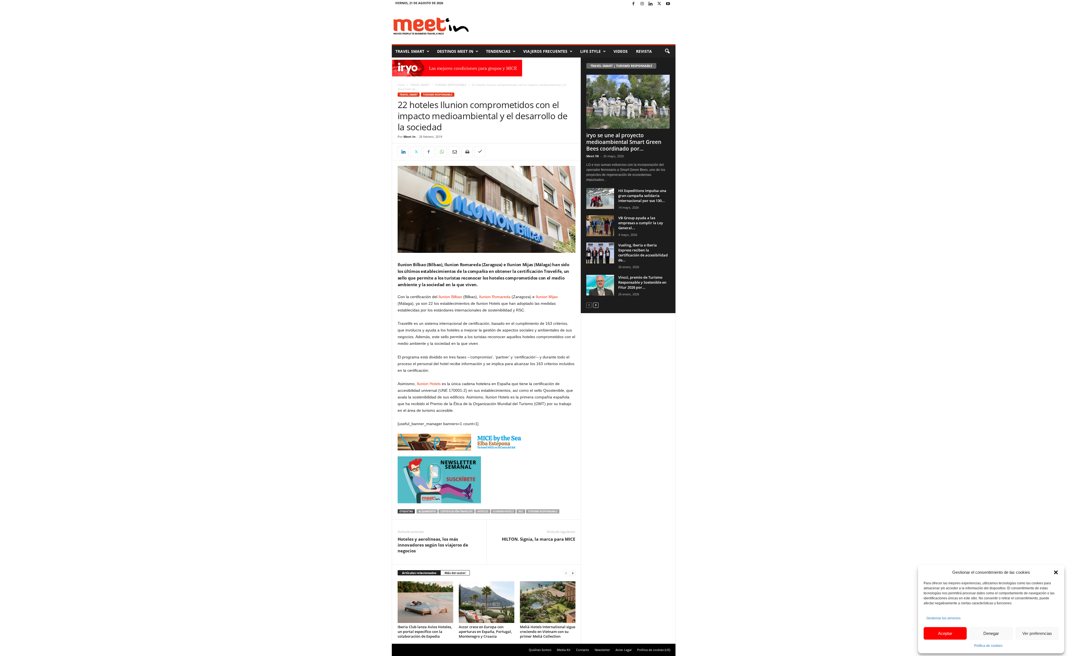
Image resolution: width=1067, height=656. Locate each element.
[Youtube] (668, 4)
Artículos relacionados (419, 573)
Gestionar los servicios (943, 618)
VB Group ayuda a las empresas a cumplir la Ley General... (640, 222)
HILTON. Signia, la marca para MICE (538, 539)
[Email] (454, 151)
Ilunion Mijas (547, 297)
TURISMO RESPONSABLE (451, 85)
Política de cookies (988, 646)
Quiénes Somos (540, 650)
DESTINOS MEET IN (455, 51)
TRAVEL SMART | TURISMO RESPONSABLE (621, 66)
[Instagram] (642, 4)
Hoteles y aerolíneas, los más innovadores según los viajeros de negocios (433, 544)
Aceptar (945, 633)
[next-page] (572, 573)
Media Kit (563, 650)
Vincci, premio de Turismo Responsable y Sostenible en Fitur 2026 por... (642, 282)
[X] (659, 4)
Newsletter (602, 650)
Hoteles (482, 511)
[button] (1056, 572)
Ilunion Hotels (428, 383)
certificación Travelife (456, 511)
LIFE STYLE (590, 51)
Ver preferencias (1037, 633)
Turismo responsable (542, 511)
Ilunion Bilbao (450, 297)
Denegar (991, 633)
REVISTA (644, 51)
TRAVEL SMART (409, 51)
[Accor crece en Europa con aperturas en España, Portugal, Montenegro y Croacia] (486, 602)
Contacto (582, 650)
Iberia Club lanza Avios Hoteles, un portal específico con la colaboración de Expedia (425, 631)
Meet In (409, 136)
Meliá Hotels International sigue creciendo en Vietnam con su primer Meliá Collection (547, 631)
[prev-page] (566, 573)
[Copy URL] (479, 151)
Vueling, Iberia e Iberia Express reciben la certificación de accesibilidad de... (643, 253)
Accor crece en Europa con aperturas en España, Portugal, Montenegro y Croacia (485, 631)
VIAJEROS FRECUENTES (545, 51)
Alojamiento (427, 511)
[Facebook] (633, 4)
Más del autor (455, 573)
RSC (520, 511)
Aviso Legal (623, 650)
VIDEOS (621, 51)
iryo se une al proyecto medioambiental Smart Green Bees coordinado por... (623, 142)
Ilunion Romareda (494, 297)
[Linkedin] (650, 4)
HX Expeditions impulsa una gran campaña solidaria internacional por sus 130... (642, 195)
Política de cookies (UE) (653, 650)
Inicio (401, 85)
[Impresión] (467, 151)
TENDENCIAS (498, 51)
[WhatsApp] (441, 151)
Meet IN (592, 156)
